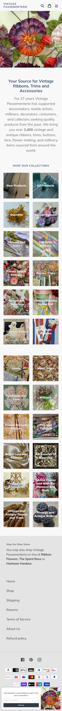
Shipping (12, 600)
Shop (10, 591)
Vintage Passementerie (15, 5)
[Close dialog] (58, 689)
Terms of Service (18, 619)
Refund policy (16, 638)
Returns (12, 610)
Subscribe (21, 705)
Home (10, 581)
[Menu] (56, 5)
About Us (13, 629)
